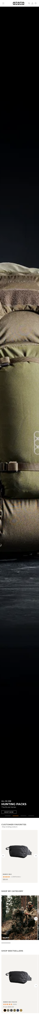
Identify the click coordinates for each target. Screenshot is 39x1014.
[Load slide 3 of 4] (23, 816)
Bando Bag (7, 874)
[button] (3, 3)
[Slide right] (36, 918)
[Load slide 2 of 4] (16, 816)
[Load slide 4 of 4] (31, 816)
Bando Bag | (10, 1002)
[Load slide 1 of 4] (8, 816)
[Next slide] (36, 856)
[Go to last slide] (3, 856)
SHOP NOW (9, 812)
